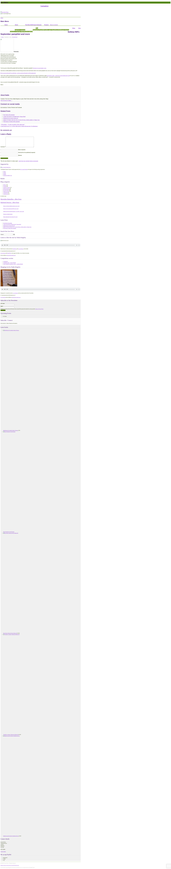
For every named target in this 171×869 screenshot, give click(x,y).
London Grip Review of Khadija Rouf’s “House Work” (12, 224)
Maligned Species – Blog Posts (10, 202)
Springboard (29, 31)
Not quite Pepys (50, 29)
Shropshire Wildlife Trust (7, 175)
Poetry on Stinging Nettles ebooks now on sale (11, 206)
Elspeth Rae (15, 248)
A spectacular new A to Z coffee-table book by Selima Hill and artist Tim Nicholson (19, 126)
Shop (73, 28)
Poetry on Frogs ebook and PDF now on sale (10, 208)
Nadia (3, 37)
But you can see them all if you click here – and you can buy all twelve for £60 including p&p (18, 73)
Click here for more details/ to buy (39, 68)
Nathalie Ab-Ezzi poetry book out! (9, 225)
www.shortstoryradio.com (11, 255)
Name (21, 149)
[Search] (14, 234)
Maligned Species (64, 29)
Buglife (4, 171)
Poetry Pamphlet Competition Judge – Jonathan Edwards (13, 264)
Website (20, 155)
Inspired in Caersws (20, 29)
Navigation (44, 6)
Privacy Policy (30, 6)
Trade (73, 29)
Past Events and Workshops (17, 26)
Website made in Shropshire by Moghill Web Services (10, 865)
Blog (37, 28)
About (16, 24)
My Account (7, 6)
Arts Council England (23, 169)
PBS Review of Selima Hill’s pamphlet (9, 228)
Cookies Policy (36, 6)
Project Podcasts (36, 24)
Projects (46, 24)
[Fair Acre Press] (4, 12)
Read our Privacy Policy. (39, 308)
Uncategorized (5, 193)
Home (6, 24)
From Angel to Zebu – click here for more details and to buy (58, 75)
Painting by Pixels (37, 29)
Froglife (4, 172)
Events (76, 29)
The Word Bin (28, 24)
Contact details (3, 851)
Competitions (47, 26)
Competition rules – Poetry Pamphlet (9, 262)
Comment (3, 146)
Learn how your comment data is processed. (28, 161)
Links (40, 6)
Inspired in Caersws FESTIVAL (18, 31)
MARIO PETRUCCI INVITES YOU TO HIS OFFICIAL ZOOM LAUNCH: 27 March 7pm (17, 227)
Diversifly (57, 29)
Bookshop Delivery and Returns (20, 6)
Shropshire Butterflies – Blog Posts (11, 199)
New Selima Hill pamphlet (7, 223)
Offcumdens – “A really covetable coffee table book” (13, 124)
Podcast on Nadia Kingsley (7, 214)
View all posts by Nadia (6, 100)
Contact (11, 6)
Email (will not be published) (26, 152)
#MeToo (44, 29)
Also (79, 28)
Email (2, 306)
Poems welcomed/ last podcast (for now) (10, 216)
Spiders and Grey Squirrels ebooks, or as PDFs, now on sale (13, 211)
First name (3, 303)
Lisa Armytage (20, 248)
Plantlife (4, 174)
